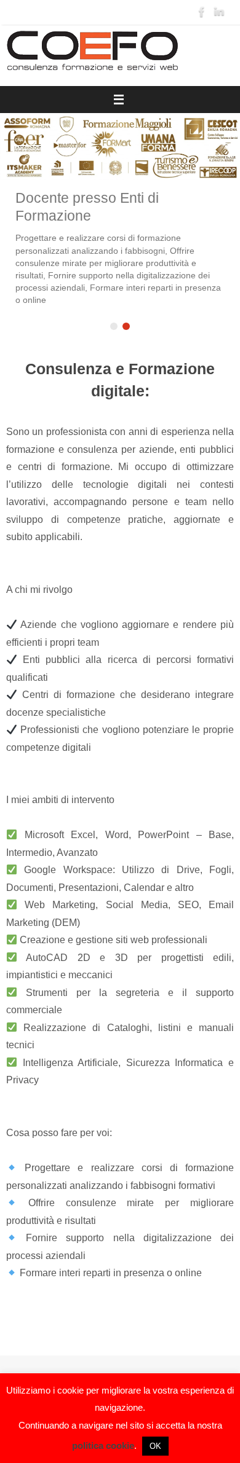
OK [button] (155, 1446)
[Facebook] (201, 11)
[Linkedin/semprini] (219, 11)
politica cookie (103, 1445)
